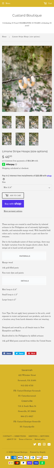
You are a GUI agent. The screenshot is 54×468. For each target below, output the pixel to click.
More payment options (13, 211)
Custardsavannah (28, 396)
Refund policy (40, 439)
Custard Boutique (27, 15)
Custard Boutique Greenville (29, 422)
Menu (8, 3)
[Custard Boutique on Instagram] (44, 445)
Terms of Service (25, 439)
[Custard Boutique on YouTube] (49, 445)
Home (4, 37)
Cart (50, 3)
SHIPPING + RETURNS (39, 436)
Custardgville (28, 427)
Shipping (6, 168)
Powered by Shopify (38, 452)
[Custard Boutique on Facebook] (39, 445)
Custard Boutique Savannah (29, 391)
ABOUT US (11, 439)
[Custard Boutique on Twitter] (34, 445)
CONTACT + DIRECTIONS (14, 436)
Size (4, 182)
